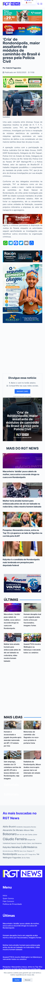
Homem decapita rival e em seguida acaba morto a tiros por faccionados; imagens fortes (32, 620)
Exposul (13, 843)
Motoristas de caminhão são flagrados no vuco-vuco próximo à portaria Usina (31, 737)
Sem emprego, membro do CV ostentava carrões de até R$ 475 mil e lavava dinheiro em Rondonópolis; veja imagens (12, 770)
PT (33, 851)
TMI (37, 854)
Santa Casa (21, 854)
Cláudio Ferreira (15, 839)
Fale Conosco (8, 901)
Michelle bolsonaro (8, 851)
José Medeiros (36, 843)
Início (5, 895)
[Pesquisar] (38, 4)
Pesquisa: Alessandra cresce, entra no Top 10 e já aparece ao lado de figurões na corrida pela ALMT (22, 533)
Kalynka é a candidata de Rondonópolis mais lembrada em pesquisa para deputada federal (21, 562)
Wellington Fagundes (12, 857)
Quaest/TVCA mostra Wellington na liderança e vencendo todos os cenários (22, 958)
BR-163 (19, 834)
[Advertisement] (22, 347)
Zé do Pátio (26, 858)
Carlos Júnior (32, 834)
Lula (24, 847)
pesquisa (29, 851)
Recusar (27, 980)
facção (19, 843)
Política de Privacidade (12, 904)
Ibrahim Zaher (26, 843)
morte (16, 851)
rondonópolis (10, 854)
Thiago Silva (32, 854)
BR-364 (24, 834)
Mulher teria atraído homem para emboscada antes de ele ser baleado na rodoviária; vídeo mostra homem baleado (22, 504)
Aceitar (17, 980)
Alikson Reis (29, 830)
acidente (19, 827)
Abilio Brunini (9, 826)
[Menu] (41, 4)
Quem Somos (8, 898)
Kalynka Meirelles (11, 847)
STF (26, 854)
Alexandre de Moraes (13, 830)
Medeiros (32, 847)
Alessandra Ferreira (29, 827)
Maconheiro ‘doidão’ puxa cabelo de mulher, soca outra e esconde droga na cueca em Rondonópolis (21, 474)
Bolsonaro (10, 834)
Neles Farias (22, 851)
